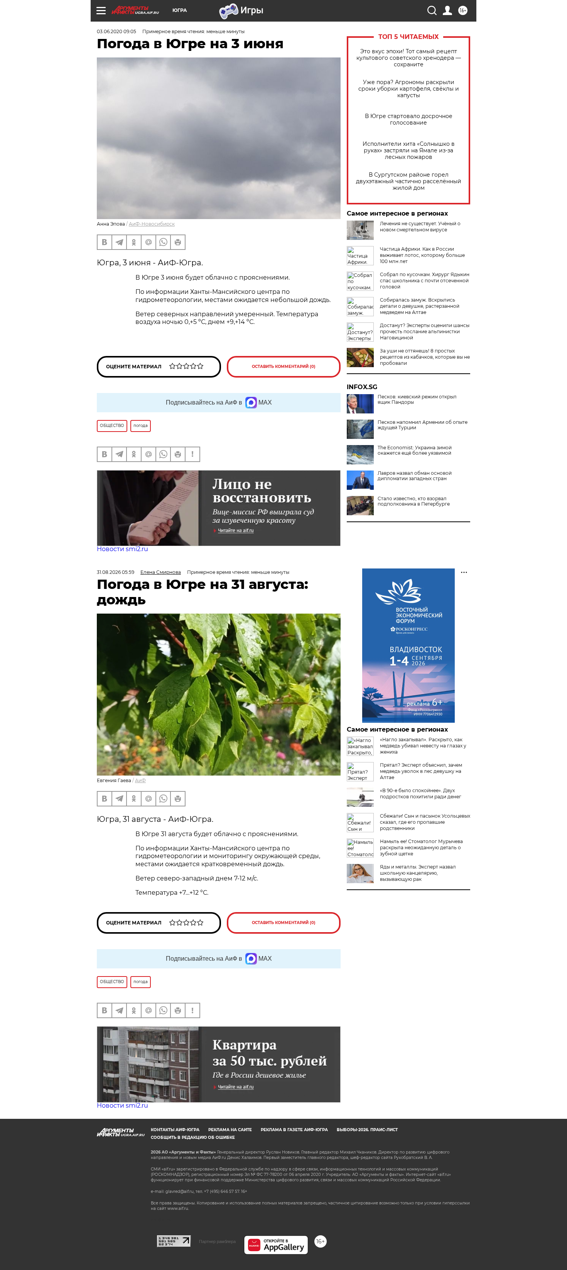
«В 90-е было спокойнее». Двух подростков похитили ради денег (420, 793)
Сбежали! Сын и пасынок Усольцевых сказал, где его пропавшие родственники (425, 822)
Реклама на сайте (230, 1129)
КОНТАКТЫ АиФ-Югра (175, 1129)
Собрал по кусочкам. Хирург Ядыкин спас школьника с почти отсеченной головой (424, 281)
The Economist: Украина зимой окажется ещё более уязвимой (415, 450)
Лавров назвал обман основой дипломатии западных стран (415, 476)
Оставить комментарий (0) (284, 366)
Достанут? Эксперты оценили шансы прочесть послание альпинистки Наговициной (424, 331)
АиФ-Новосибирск (152, 224)
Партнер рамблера (217, 1241)
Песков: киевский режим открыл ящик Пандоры (417, 399)
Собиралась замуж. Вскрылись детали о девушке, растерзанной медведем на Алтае (419, 306)
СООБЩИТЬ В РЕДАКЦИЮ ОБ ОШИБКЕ (193, 1137)
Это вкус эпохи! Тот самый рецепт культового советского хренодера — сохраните (408, 58)
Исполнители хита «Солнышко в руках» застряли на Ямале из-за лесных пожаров (409, 150)
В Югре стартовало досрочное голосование (408, 119)
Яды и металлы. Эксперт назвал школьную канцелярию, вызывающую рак (418, 873)
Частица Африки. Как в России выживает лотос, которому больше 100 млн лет (422, 255)
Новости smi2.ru (122, 549)
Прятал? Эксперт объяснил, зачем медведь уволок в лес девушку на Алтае (421, 771)
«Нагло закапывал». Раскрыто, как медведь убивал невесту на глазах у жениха (423, 746)
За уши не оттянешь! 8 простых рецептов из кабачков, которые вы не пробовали (425, 357)
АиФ (140, 780)
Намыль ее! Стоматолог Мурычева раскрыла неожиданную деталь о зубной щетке (421, 847)
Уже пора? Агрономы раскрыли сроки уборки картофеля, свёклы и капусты (408, 89)
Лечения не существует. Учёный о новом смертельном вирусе (420, 227)
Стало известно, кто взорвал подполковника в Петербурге (414, 501)
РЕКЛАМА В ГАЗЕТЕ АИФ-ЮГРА (294, 1129)
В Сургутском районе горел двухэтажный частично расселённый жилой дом (408, 181)
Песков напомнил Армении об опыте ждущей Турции (422, 425)
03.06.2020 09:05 (116, 31)
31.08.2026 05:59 (115, 572)
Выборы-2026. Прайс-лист (367, 1129)
